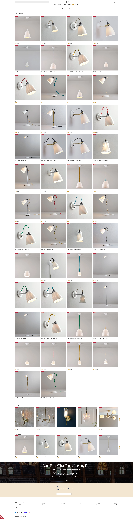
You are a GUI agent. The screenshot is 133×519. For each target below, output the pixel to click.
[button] (71, 256)
